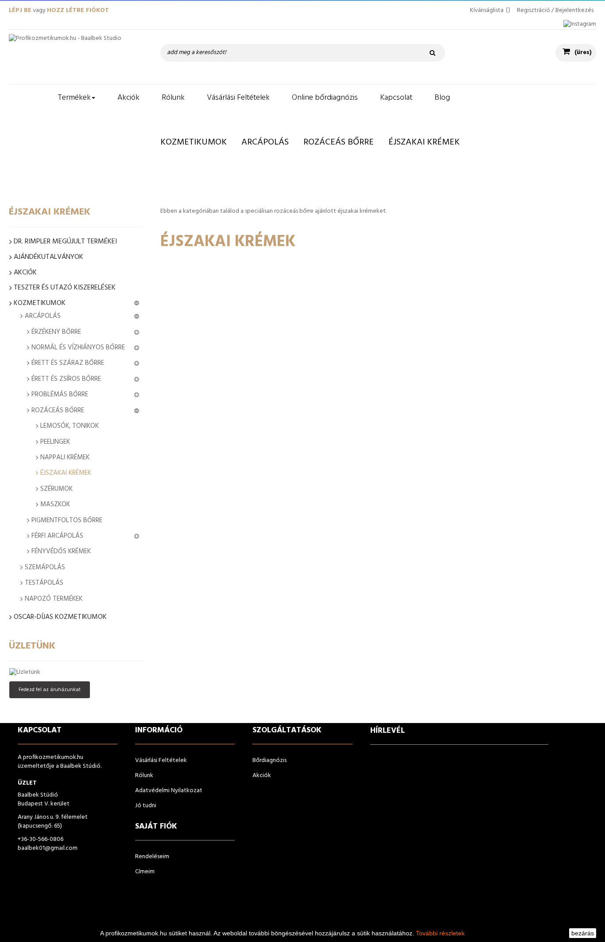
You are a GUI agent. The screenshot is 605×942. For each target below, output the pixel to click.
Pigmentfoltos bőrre (66, 520)
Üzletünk (32, 646)
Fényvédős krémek (61, 551)
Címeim (145, 872)
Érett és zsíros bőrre (66, 379)
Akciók (25, 273)
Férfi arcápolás (57, 536)
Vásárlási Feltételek (161, 760)
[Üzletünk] (75, 672)
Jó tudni (145, 806)
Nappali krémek (64, 457)
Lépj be (20, 10)
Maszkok (55, 504)
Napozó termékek (53, 599)
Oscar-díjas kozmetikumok (60, 617)
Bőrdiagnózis (269, 760)
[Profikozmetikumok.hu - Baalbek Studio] (76, 57)
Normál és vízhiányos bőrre (78, 347)
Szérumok (56, 489)
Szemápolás (45, 567)
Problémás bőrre (59, 394)
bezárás (582, 933)
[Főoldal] (28, 98)
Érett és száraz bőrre (67, 363)
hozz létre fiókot (78, 10)
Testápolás (44, 583)
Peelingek (55, 442)
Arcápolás (43, 316)
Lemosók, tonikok (69, 426)
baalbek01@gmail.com (48, 848)
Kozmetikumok (40, 303)
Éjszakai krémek (65, 473)
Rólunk (144, 775)
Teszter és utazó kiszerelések (65, 288)
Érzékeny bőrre (56, 332)
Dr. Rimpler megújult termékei (65, 242)
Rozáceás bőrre (57, 410)
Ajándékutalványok (48, 257)
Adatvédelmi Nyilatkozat (168, 791)
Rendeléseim (152, 857)
